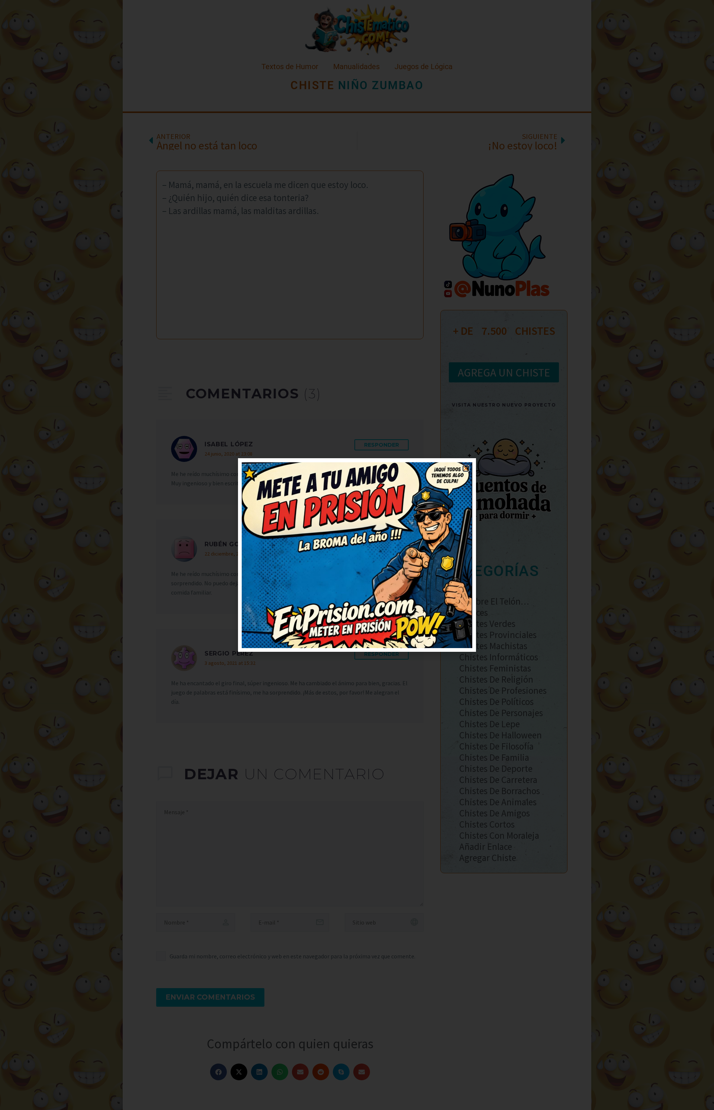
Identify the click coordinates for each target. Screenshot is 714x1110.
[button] (466, 468)
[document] (357, 555)
